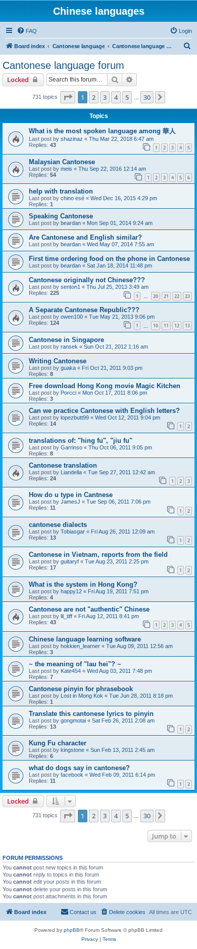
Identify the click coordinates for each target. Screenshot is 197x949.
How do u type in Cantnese (71, 495)
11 (166, 325)
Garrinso (71, 447)
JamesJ (70, 502)
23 (187, 296)
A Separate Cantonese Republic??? (84, 310)
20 (155, 296)
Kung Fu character (57, 743)
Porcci (68, 393)
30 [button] (147, 97)
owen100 (72, 317)
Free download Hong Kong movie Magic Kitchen (104, 386)
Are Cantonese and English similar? (85, 237)
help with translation (61, 191)
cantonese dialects (58, 524)
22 (176, 296)
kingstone (72, 750)
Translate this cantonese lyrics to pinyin (91, 713)
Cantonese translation (63, 465)
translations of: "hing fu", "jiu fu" (80, 440)
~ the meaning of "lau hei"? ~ (75, 664)
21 (166, 296)
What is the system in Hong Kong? (83, 584)
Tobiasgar (73, 531)
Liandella (71, 472)
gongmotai (73, 720)
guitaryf (70, 561)
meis (66, 169)
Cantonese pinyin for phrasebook (81, 689)
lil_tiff (66, 616)
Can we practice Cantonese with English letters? (104, 410)
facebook (72, 775)
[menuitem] (27, 31)
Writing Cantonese (57, 361)
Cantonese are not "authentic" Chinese (89, 609)
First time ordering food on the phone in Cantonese (109, 258)
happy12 (71, 591)
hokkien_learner (80, 646)
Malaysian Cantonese (62, 162)
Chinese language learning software (85, 639)
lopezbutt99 (75, 417)
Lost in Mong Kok (82, 696)
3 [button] (105, 97)
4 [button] (116, 97)
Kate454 (71, 671)
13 (187, 325)
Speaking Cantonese (61, 216)
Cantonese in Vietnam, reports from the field (98, 554)
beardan (71, 223)
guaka (68, 368)
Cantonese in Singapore (66, 340)
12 (176, 325)
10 (155, 325)
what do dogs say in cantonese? (79, 768)
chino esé (72, 198)
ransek (69, 347)
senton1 (70, 287)
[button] (67, 97)
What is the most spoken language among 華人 (102, 131)
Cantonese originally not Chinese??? (87, 280)
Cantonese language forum (63, 65)
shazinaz (72, 139)
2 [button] (93, 97)
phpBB (72, 930)
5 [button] (127, 97)
